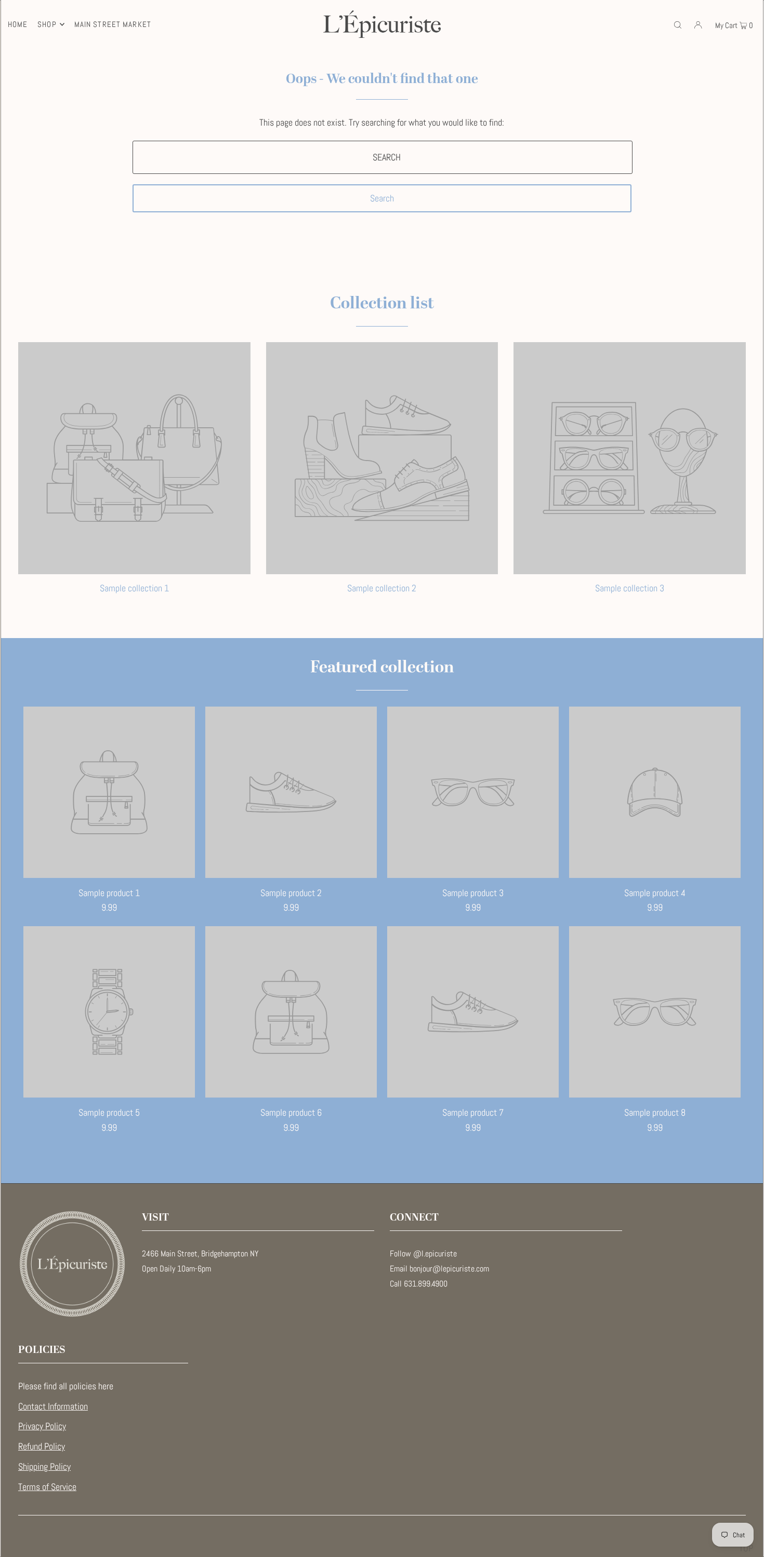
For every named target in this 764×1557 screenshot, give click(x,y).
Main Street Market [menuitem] (112, 24)
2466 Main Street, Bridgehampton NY (200, 1253)
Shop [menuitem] (47, 24)
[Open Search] (677, 23)
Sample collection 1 (134, 588)
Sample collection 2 (381, 588)
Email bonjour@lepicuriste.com (439, 1268)
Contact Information (53, 1406)
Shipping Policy (44, 1466)
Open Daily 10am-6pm (176, 1268)
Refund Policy (41, 1446)
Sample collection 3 (629, 588)
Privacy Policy (42, 1426)
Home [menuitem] (18, 24)
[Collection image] (134, 569)
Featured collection (382, 667)
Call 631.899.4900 (418, 1283)
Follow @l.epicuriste (423, 1253)
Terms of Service (47, 1487)
